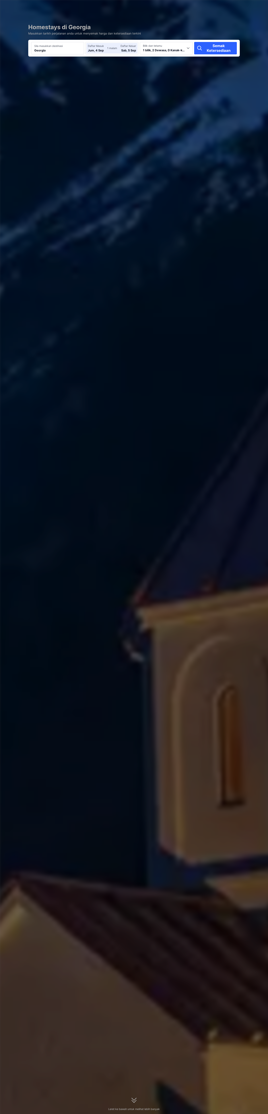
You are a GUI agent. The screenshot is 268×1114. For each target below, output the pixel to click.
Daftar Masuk (96, 45)
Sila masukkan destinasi (48, 45)
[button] (235, 6)
